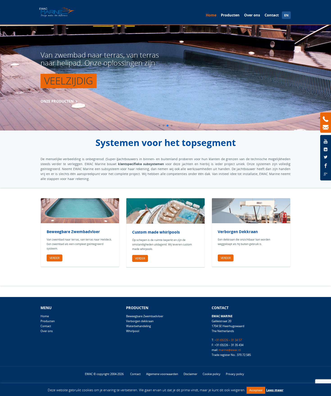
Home (211, 15)
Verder (54, 258)
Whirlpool (132, 331)
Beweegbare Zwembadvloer (144, 316)
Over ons (252, 15)
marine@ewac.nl (230, 350)
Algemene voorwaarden (162, 374)
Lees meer (274, 390)
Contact (272, 15)
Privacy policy (235, 374)
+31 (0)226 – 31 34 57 (228, 340)
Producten (230, 15)
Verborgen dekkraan (140, 321)
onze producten (57, 101)
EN (286, 15)
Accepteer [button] (256, 390)
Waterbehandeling (138, 326)
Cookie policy (211, 374)
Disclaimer (190, 374)
